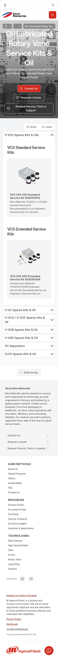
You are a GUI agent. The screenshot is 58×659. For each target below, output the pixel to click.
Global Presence (17, 473)
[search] (53, 5)
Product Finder (16, 504)
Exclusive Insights (17, 523)
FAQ (10, 487)
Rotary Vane (14, 559)
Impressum (12, 624)
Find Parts (13, 514)
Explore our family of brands (21, 595)
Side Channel (15, 540)
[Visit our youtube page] (31, 579)
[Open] (52, 15)
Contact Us (14, 492)
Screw (11, 554)
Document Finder (17, 509)
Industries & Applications (21, 528)
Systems (12, 568)
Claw (10, 550)
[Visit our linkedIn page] (22, 579)
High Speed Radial (18, 545)
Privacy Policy (13, 619)
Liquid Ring (14, 564)
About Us (13, 469)
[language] (5, 5)
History (11, 478)
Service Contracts (17, 519)
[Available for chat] (48, 650)
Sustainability (15, 483)
